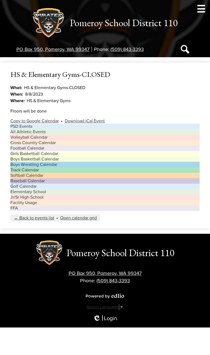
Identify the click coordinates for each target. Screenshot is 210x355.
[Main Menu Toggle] (201, 9)
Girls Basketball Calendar (34, 153)
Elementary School (28, 192)
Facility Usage (23, 202)
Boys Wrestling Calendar (33, 164)
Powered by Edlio (105, 296)
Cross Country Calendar (33, 142)
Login (105, 318)
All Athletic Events (28, 132)
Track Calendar (24, 170)
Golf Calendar (23, 186)
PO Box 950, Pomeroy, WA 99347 (52, 49)
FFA (14, 208)
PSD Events (21, 126)
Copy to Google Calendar (34, 121)
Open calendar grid (78, 218)
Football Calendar (27, 148)
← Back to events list (34, 218)
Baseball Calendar (27, 181)
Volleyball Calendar (29, 137)
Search (185, 49)
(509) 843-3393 (127, 49)
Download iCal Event (85, 121)
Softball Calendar (26, 175)
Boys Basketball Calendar (34, 159)
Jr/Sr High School (26, 197)
